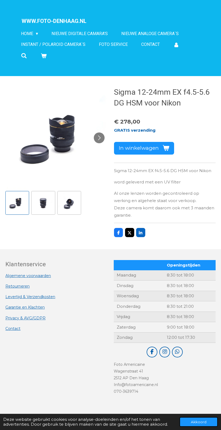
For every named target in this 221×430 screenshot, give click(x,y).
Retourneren (17, 286)
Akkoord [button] (198, 422)
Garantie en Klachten (25, 307)
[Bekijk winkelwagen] (43, 55)
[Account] (176, 44)
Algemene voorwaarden (28, 275)
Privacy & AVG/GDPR (25, 318)
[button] (17, 203)
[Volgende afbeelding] (99, 137)
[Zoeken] (24, 55)
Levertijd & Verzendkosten (30, 296)
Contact (12, 328)
